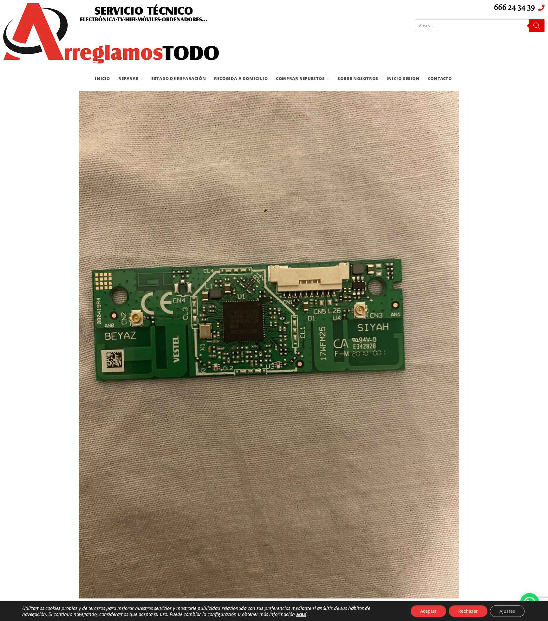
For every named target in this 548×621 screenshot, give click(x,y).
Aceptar (428, 611)
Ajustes (507, 611)
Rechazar (468, 611)
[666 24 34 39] (541, 8)
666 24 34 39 (514, 7)
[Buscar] (537, 25)
